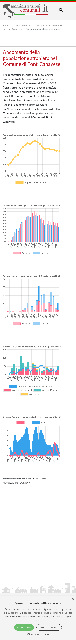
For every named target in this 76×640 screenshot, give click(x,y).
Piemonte (26, 25)
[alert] (38, 618)
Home (6, 25)
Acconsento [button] (24, 627)
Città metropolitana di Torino (49, 25)
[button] (38, 634)
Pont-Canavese (14, 29)
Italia (15, 25)
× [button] (73, 599)
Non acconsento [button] (49, 627)
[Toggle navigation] (61, 10)
